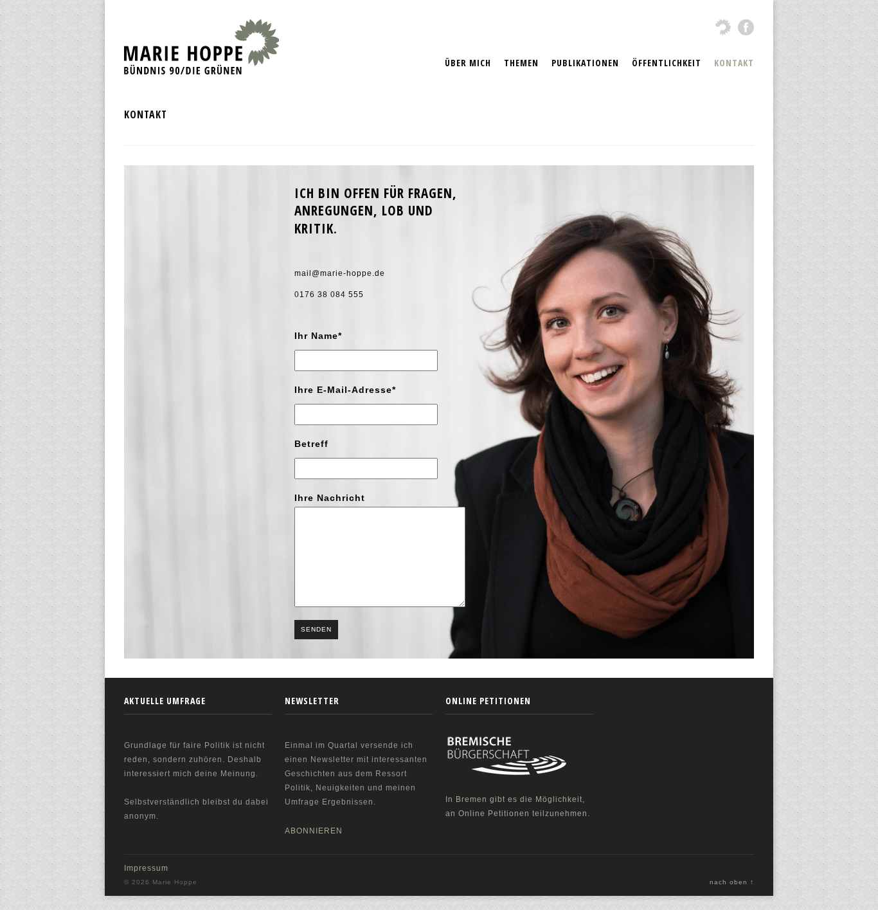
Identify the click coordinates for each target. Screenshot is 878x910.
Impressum (146, 868)
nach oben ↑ (732, 882)
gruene (723, 27)
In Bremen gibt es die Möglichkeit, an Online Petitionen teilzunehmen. (517, 806)
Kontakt (734, 63)
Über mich (468, 63)
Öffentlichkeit (666, 63)
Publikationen (585, 63)
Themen (521, 63)
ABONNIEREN (314, 830)
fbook (746, 27)
